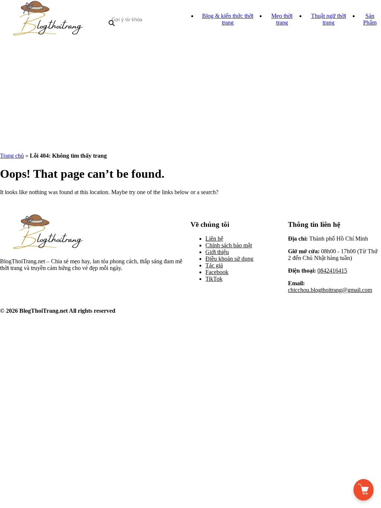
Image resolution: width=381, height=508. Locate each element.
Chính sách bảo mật (228, 245)
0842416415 (332, 270)
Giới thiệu (217, 252)
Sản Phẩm (370, 19)
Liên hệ (214, 238)
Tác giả (214, 265)
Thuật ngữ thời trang (328, 19)
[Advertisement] (190, 94)
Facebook (216, 272)
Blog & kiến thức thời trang (227, 19)
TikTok (213, 279)
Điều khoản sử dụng (229, 258)
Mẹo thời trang (281, 19)
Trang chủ (12, 155)
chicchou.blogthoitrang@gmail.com (330, 290)
